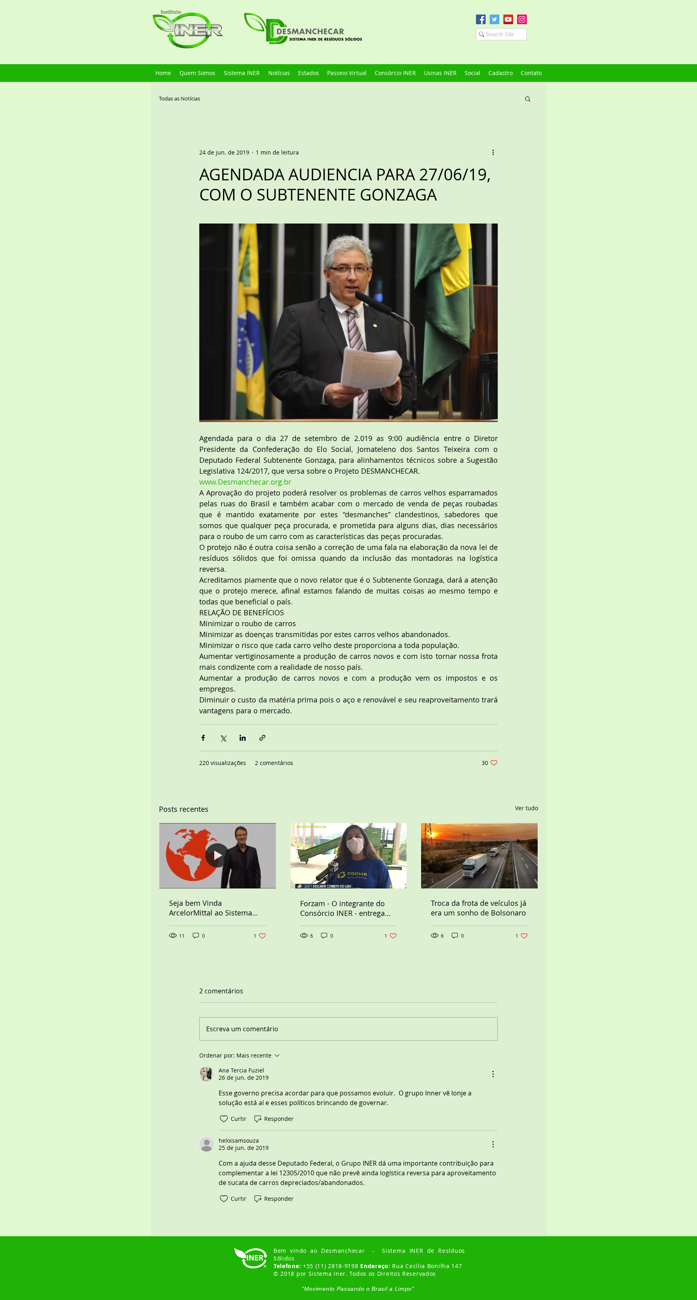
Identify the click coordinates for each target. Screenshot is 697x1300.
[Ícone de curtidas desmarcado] (224, 1119)
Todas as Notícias (179, 98)
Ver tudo (526, 808)
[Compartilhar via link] (262, 738)
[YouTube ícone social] (508, 19)
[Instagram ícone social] (522, 19)
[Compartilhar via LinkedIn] (242, 738)
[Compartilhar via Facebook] (203, 738)
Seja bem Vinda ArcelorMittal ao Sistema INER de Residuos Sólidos (212, 908)
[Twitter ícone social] (494, 19)
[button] (528, 98)
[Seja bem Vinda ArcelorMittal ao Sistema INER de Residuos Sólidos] (217, 855)
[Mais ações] (493, 152)
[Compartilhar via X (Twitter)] (223, 738)
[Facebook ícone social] (481, 19)
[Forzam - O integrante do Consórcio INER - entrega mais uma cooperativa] (348, 855)
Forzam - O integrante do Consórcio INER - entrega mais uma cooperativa (342, 908)
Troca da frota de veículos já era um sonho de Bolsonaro (478, 908)
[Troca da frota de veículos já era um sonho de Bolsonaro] (479, 855)
